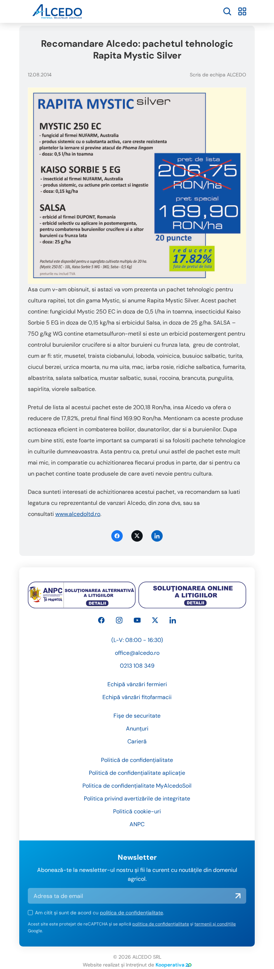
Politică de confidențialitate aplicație (137, 773)
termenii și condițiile (215, 924)
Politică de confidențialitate (137, 760)
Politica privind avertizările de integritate (137, 798)
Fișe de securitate (137, 715)
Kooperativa (170, 965)
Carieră (137, 741)
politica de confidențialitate (131, 912)
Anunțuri (137, 728)
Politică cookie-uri (137, 811)
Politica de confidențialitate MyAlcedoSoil (137, 785)
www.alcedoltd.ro (77, 514)
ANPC (137, 824)
